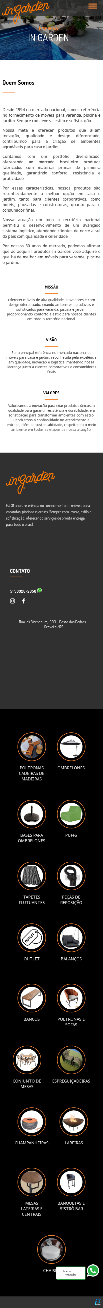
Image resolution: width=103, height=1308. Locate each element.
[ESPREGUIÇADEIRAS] (71, 1073)
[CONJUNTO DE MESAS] (27, 1073)
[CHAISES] (51, 1262)
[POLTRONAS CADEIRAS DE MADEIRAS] (31, 759)
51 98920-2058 (23, 591)
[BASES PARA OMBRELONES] (31, 827)
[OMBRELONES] (71, 759)
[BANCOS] (31, 1011)
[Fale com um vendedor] (95, 1278)
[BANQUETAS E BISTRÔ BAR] (71, 1195)
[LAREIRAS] (73, 1134)
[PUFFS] (71, 827)
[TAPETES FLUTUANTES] (31, 889)
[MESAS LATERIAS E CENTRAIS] (31, 1195)
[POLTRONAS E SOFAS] (71, 1011)
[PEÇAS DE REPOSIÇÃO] (71, 889)
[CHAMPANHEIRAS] (32, 1134)
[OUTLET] (31, 950)
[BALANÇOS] (71, 950)
